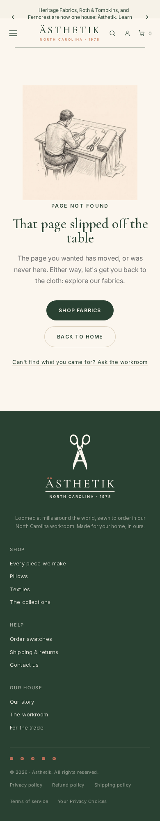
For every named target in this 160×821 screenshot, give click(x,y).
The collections (30, 602)
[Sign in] (127, 33)
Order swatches (31, 639)
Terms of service (29, 801)
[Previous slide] (13, 17)
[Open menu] (13, 33)
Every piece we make (38, 563)
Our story (22, 701)
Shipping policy (112, 785)
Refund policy (68, 785)
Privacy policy (26, 785)
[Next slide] (147, 17)
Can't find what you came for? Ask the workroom (80, 362)
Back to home (80, 337)
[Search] (112, 33)
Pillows (19, 576)
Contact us (24, 664)
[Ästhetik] (80, 466)
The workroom (29, 714)
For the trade (26, 727)
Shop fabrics (80, 310)
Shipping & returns (34, 652)
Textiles (20, 589)
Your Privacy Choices (82, 801)
